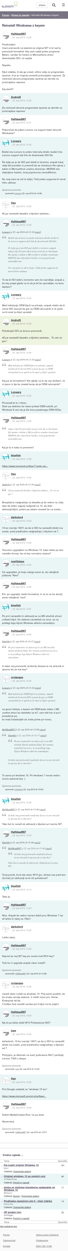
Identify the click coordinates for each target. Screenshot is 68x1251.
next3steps (17, 561)
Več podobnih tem (8, 1226)
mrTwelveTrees (10, 1179)
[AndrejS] (5, 98)
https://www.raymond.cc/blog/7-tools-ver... (25, 466)
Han (13, 203)
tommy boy (8, 1204)
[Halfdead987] (5, 35)
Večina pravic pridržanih (47, 1234)
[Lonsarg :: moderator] (5, 142)
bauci (6, 1168)
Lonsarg (16, 141)
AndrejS (16, 97)
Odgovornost (9, 1240)
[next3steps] (5, 563)
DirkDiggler (8, 1215)
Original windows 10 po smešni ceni (24, 1176)
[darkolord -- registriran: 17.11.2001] (5, 519)
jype (13, 1030)
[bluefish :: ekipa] (5, 457)
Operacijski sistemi (22, 1171)
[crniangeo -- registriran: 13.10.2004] (5, 679)
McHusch (8, 1192)
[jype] (5, 1032)
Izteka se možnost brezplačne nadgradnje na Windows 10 (29, 1189)
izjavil (38, 232)
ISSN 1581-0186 (44, 1246)
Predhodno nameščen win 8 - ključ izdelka (28, 1201)
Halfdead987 (18, 34)
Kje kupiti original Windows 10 (21, 1165)
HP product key (12, 1212)
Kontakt (6, 1246)
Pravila (6, 1234)
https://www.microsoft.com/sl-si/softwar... (24, 1096)
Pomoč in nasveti (21, 1182)
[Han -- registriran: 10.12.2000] (5, 204)
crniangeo (17, 677)
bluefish (16, 455)
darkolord (17, 517)
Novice (16, 1196)
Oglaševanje (42, 1240)
